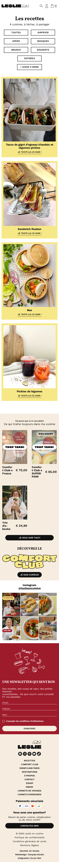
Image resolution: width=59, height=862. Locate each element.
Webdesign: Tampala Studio (29, 854)
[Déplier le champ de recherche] (41, 6)
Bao (29, 310)
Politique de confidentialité (29, 837)
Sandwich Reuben (29, 229)
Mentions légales (29, 845)
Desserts (43, 49)
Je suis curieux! (29, 575)
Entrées (29, 58)
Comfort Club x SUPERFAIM (37, 471)
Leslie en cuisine (34, 833)
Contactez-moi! (29, 826)
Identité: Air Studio (29, 851)
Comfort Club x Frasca (7, 470)
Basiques (43, 41)
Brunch (16, 49)
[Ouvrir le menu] (55, 6)
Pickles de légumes (29, 391)
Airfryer (43, 32)
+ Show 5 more (29, 67)
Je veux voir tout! (29, 537)
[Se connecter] (46, 6)
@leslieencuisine (29, 588)
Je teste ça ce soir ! (29, 152)
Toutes (16, 32)
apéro (16, 41)
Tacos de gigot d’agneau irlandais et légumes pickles (29, 146)
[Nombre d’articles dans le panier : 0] (51, 6)
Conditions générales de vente (29, 841)
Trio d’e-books (6, 525)
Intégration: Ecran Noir (29, 858)
